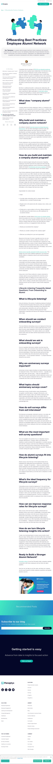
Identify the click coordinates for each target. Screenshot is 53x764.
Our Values (30, 744)
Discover (29, 687)
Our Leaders (30, 741)
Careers (29, 736)
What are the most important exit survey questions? (9, 101)
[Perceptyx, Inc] (7, 683)
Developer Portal (4, 746)
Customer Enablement (5, 736)
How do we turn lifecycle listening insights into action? (9, 115)
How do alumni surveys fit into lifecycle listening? (9, 104)
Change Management (5, 713)
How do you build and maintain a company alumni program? (9, 78)
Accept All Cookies (37, 760)
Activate (29, 690)
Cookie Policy (20, 758)
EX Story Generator (5, 741)
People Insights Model (32, 723)
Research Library (31, 726)
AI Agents (30, 695)
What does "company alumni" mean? (10, 71)
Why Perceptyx (31, 749)
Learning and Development (6, 710)
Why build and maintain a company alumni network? (10, 74)
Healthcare (3, 715)
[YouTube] (13, 689)
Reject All (47, 760)
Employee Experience (5, 705)
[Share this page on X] (11, 124)
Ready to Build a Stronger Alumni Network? (8, 119)
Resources (30, 705)
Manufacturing (4, 718)
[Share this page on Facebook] (7, 124)
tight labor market (43, 91)
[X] (6, 689)
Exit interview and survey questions (37, 167)
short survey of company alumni (42, 216)
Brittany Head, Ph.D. (26, 64)
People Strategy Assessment (33, 728)
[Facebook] (9, 689)
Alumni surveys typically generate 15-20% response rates (33, 252)
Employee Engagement (6, 708)
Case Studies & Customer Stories (34, 713)
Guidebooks (30, 718)
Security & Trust (31, 746)
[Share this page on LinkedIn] (3, 124)
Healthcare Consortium (6, 744)
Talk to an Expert (43, 4)
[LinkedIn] (2, 689)
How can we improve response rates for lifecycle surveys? (10, 111)
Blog (2, 10)
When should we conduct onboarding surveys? (8, 83)
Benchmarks (30, 708)
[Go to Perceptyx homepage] (4, 4)
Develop (29, 692)
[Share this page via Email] (15, 124)
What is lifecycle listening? (8, 80)
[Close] (51, 757)
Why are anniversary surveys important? (7, 90)
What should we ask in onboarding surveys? (7, 87)
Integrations (30, 697)
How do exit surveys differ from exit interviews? (9, 97)
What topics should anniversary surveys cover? (9, 94)
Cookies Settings (5, 760)
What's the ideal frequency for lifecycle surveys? (9, 108)
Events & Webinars (31, 715)
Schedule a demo (23, 561)
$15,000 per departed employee (42, 69)
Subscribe (47, 628)
